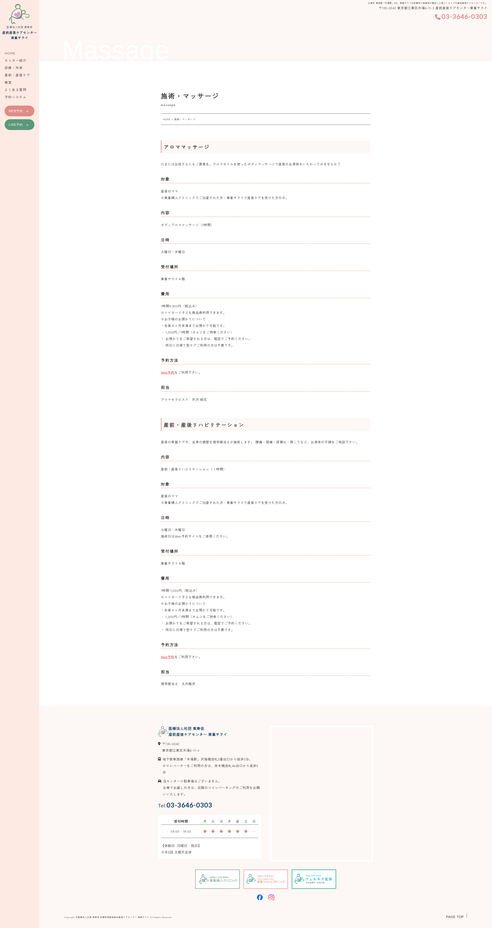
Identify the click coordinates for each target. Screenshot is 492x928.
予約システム (16, 96)
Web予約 (168, 372)
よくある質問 (16, 89)
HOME (10, 53)
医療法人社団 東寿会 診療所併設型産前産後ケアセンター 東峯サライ (113, 917)
